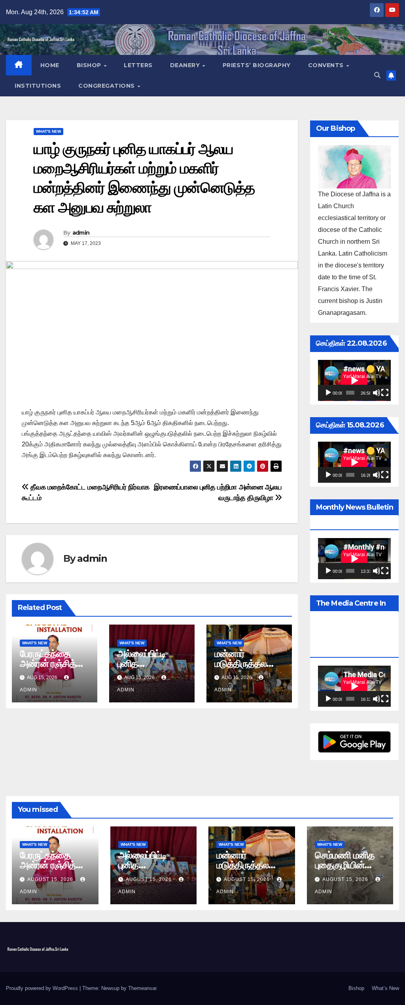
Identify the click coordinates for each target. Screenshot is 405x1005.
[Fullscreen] (385, 393)
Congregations (107, 85)
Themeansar (142, 988)
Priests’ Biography (257, 65)
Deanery (186, 65)
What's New (48, 131)
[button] (377, 75)
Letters (138, 65)
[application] (354, 380)
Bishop (90, 65)
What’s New (385, 988)
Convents (327, 65)
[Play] (328, 393)
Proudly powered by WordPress (42, 988)
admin (81, 232)
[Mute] (376, 393)
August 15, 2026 (51, 879)
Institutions (38, 85)
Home (49, 65)
